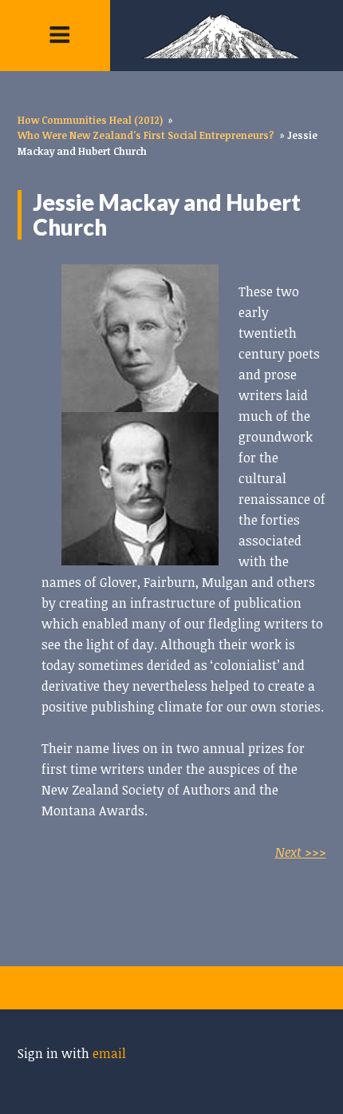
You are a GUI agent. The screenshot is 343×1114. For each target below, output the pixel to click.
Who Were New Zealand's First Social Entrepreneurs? (146, 135)
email (109, 1053)
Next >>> (300, 852)
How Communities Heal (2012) (90, 119)
